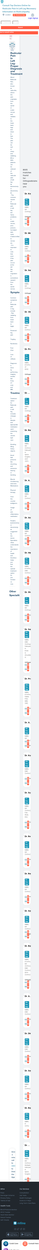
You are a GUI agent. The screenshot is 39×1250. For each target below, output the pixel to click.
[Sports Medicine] (12, 801)
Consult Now (28, 221)
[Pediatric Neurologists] (12, 638)
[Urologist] (12, 892)
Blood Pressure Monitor (9, 1210)
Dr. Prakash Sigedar (30, 678)
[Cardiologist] (12, 1019)
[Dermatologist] (12, 1110)
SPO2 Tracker (5, 1212)
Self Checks (5, 1220)
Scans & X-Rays (25, 1201)
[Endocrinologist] (12, 856)
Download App (20, 15)
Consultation (24, 1193)
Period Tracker (6, 1217)
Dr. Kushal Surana (30, 755)
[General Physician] (12, 1055)
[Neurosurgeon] (12, 874)
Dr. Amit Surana (29, 722)
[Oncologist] (12, 910)
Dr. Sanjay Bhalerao (30, 1070)
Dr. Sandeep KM (29, 270)
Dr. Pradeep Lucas (30, 349)
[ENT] (12, 675)
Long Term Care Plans (27, 1203)
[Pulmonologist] (12, 983)
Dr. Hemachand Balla (31, 552)
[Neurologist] (12, 819)
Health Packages (26, 1198)
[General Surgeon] (12, 1037)
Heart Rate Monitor (7, 1215)
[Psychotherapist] (12, 692)
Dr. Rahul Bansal (29, 430)
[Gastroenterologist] (12, 946)
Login (30, 18)
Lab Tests (23, 1195)
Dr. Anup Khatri (29, 996)
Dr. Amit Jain (28, 1145)
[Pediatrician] (12, 1074)
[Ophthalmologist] (12, 656)
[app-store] (12, 1234)
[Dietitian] (12, 1001)
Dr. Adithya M (28, 480)
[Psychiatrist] (12, 728)
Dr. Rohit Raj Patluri (30, 836)
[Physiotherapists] (12, 1128)
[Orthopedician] (12, 1092)
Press (2, 1193)
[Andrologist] (12, 747)
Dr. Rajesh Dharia (29, 945)
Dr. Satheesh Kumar (30, 910)
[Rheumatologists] (12, 620)
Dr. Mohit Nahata (29, 233)
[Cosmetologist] (12, 765)
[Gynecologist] (12, 965)
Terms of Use (5, 1201)
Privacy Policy (5, 1198)
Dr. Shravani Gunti (30, 592)
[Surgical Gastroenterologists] (12, 603)
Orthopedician (30, 217)
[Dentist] (12, 710)
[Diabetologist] (12, 783)
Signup (35, 18)
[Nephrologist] (12, 837)
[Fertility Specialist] (12, 928)
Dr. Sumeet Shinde (30, 792)
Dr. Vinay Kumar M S (30, 311)
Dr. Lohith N (28, 392)
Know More (26, 221)
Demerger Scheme (7, 1195)
